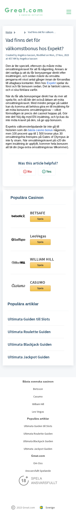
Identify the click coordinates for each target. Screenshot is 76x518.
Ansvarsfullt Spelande (38, 470)
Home (9, 32)
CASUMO (37, 282)
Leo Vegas (38, 411)
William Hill (38, 404)
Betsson (38, 389)
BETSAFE (37, 212)
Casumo (38, 396)
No (29, 171)
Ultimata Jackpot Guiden (38, 449)
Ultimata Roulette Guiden (38, 433)
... (20, 32)
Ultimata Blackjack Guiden (38, 441)
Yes (48, 171)
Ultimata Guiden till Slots (38, 426)
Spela (40, 219)
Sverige (50, 507)
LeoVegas (38, 236)
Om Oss (38, 463)
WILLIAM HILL (42, 259)
